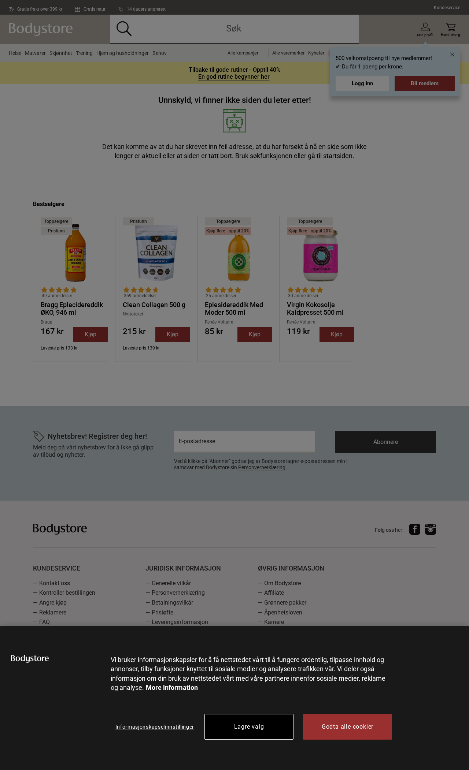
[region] (234, 698)
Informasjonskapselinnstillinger (155, 727)
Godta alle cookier (347, 726)
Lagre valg (249, 726)
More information (172, 687)
